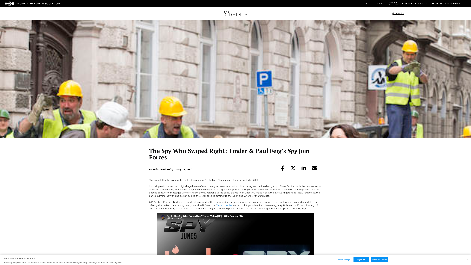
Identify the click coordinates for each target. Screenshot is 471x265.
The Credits (436, 3)
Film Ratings (421, 3)
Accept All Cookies (379, 259)
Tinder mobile (224, 205)
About (367, 3)
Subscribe (399, 13)
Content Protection (393, 3)
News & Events (452, 3)
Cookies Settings (343, 259)
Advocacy (379, 3)
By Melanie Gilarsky (161, 169)
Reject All (361, 259)
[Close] (467, 259)
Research (407, 3)
